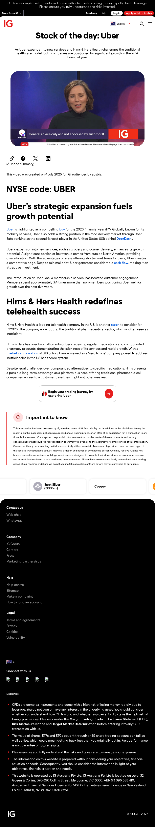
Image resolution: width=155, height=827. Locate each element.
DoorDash (124, 238)
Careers (12, 549)
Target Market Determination (74, 724)
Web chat (13, 514)
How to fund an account (24, 602)
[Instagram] (47, 679)
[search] (141, 23)
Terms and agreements (23, 620)
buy (62, 229)
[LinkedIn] (49, 159)
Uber (10, 229)
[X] (18, 679)
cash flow (121, 263)
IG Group (13, 544)
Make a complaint (19, 596)
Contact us (14, 507)
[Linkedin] (8, 679)
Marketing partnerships (23, 561)
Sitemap (12, 590)
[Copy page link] (11, 159)
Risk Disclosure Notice (28, 724)
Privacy (11, 626)
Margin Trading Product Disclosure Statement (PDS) (108, 719)
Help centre (15, 584)
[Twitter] (36, 159)
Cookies (12, 631)
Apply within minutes (139, 13)
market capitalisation (22, 353)
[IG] (8, 23)
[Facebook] (24, 159)
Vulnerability (15, 637)
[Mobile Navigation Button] (149, 23)
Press (10, 555)
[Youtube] (38, 679)
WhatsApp (14, 520)
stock (115, 324)
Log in (116, 13)
